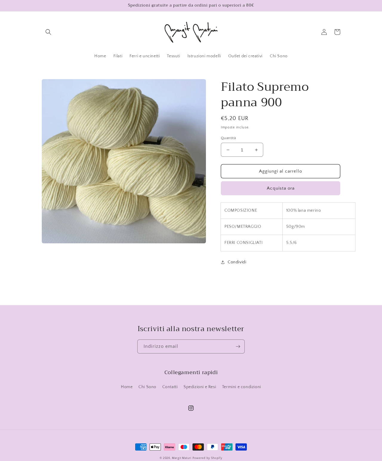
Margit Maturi (181, 458)
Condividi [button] (237, 262)
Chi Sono (147, 387)
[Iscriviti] (237, 346)
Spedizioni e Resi (200, 387)
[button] (48, 32)
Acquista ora (281, 188)
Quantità (228, 138)
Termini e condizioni (241, 387)
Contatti (170, 387)
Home (127, 387)
